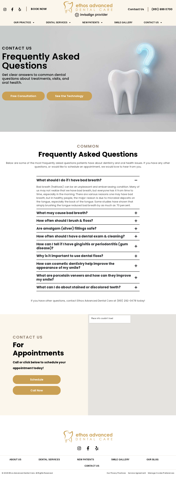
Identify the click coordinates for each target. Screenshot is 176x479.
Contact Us (151, 22)
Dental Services (56, 22)
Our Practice (22, 22)
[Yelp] (19, 9)
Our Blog (153, 459)
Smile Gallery (123, 22)
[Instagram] (5, 9)
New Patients (90, 22)
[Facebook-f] (12, 9)
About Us (15, 459)
